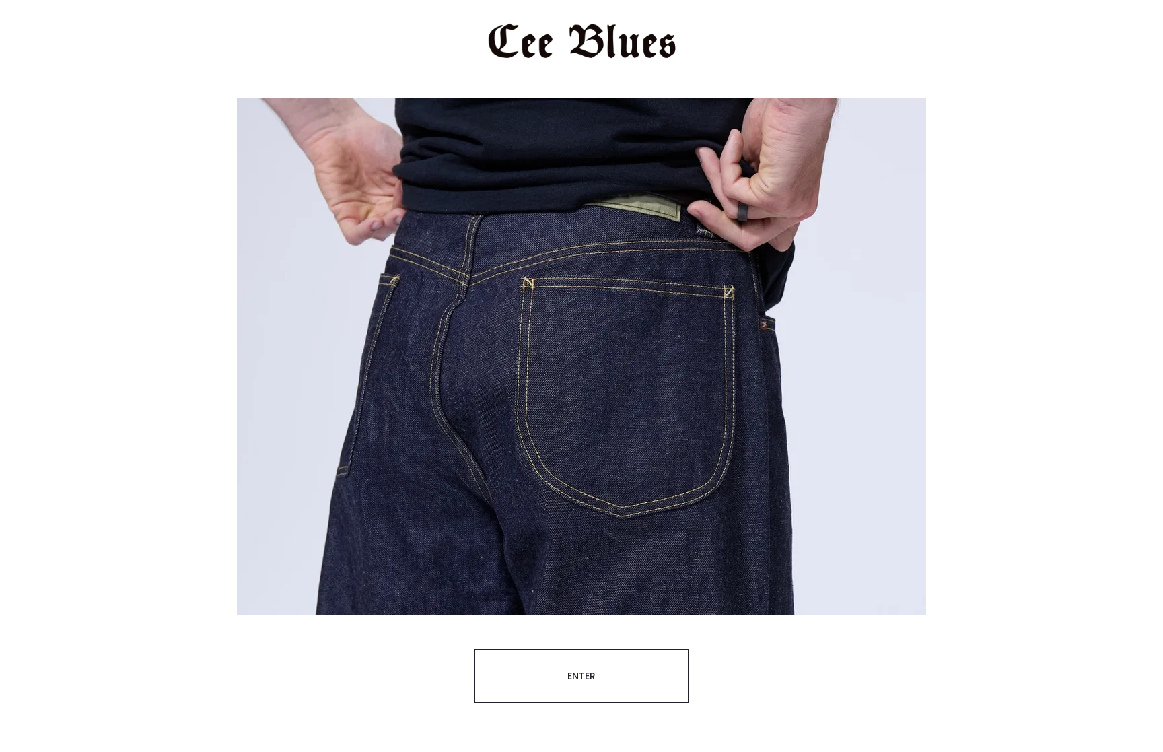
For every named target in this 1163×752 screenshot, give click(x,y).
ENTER (581, 676)
